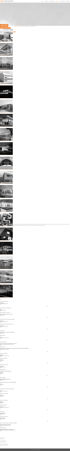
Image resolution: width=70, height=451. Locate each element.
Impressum (4, 227)
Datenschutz (1, 227)
